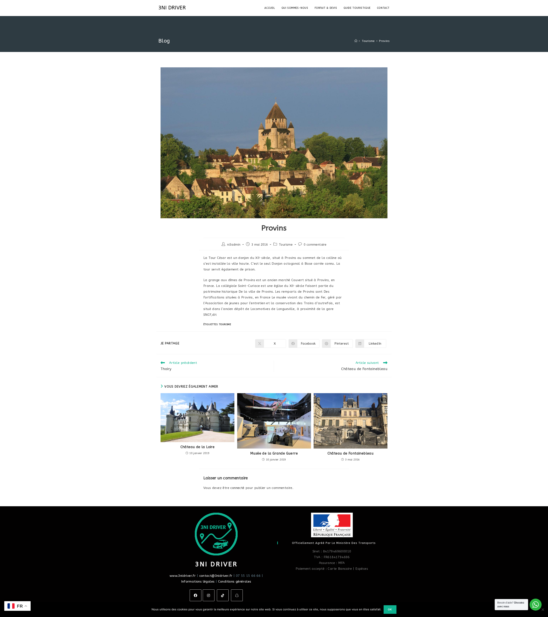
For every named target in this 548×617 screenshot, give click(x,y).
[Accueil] (355, 41)
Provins (384, 41)
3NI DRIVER (172, 8)
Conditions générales (234, 581)
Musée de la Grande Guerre (274, 453)
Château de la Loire (197, 447)
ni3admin (233, 245)
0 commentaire (315, 245)
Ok (390, 609)
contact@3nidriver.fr (215, 576)
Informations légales (197, 581)
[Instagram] (208, 595)
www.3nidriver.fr (183, 576)
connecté (237, 488)
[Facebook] (195, 595)
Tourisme (286, 245)
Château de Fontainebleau (351, 453)
